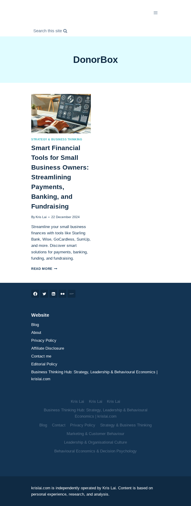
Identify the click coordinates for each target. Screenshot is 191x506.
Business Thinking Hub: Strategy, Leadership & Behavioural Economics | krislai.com (94, 375)
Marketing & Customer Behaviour (95, 434)
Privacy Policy (43, 340)
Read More (44, 269)
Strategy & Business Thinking (56, 139)
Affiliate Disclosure (47, 348)
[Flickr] (62, 294)
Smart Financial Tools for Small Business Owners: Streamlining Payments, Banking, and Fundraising (60, 177)
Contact (58, 425)
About (36, 332)
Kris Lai (41, 217)
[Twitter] (44, 294)
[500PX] (71, 294)
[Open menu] (155, 12)
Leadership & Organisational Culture (95, 442)
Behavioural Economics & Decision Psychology (95, 451)
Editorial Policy (44, 364)
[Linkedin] (53, 294)
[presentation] (61, 114)
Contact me (41, 356)
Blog (35, 324)
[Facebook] (35, 294)
